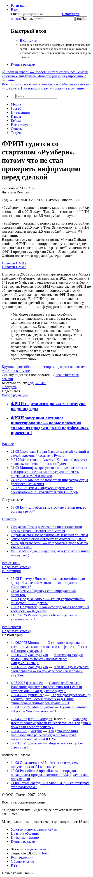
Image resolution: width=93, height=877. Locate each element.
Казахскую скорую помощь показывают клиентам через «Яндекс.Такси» (47, 659)
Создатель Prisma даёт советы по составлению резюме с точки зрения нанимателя (46, 529)
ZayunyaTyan (38, 655)
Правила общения (25, 833)
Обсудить (9, 387)
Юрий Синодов (40, 719)
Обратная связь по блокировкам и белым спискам (49, 535)
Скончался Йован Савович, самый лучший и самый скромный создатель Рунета (50, 453)
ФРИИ (40, 383)
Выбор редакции (15, 395)
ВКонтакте (28, 40)
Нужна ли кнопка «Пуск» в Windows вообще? (49, 709)
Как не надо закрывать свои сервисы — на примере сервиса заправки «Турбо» (50, 671)
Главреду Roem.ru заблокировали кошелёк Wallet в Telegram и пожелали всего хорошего (51, 723)
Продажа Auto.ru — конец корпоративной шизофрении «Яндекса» (48, 601)
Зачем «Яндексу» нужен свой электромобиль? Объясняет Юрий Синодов (44, 490)
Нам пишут (19, 124)
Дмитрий (35, 731)
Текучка (17, 133)
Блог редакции (22, 857)
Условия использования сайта (34, 829)
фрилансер (34, 683)
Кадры (16, 116)
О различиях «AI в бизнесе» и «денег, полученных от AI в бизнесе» (44, 765)
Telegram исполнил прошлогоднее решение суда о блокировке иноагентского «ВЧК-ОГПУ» (44, 735)
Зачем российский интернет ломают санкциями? (48, 539)
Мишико (34, 643)
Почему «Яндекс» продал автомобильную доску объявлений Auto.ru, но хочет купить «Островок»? (48, 583)
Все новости (11, 627)
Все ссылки (11, 563)
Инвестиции (20, 112)
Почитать (9, 519)
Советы (17, 129)
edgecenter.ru (36, 849)
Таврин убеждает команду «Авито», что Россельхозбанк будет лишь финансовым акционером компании (51, 699)
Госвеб (16, 108)
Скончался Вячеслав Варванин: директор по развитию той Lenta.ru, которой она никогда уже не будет (47, 687)
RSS (14, 865)
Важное (8, 444)
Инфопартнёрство (25, 837)
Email (15, 14)
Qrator (45, 853)
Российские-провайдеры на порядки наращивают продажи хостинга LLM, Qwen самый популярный (50, 775)
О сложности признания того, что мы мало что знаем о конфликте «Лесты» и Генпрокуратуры (50, 647)
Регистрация (20, 5)
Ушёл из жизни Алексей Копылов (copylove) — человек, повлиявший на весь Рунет (51, 462)
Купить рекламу (23, 64)
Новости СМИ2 (14, 263)
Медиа (16, 104)
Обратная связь (22, 861)
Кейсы (16, 120)
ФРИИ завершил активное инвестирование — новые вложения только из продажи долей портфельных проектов (50, 425)
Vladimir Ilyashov (41, 707)
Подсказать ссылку (16, 567)
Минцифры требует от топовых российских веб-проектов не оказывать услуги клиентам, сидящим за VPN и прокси (49, 472)
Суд (31, 383)
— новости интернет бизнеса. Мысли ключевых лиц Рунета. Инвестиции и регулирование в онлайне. (46, 86)
